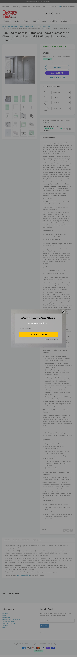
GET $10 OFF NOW (38, 334)
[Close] (63, 311)
